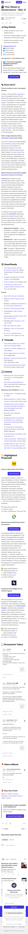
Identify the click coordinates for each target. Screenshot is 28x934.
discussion (4, 100)
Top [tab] (3, 859)
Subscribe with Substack (15, 913)
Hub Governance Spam (17, 308)
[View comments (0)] (6, 23)
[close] (23, 883)
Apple (3, 798)
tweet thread (17, 152)
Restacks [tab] (11, 839)
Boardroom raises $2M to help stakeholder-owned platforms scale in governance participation (9, 865)
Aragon (10, 141)
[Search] (25, 859)
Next (23, 829)
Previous (6, 829)
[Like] (2, 23)
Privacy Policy (19, 919)
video (21, 390)
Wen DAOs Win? (9, 413)
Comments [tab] (5, 839)
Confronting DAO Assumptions (13, 434)
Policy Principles (9, 282)
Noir (6, 165)
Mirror (20, 796)
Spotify (8, 798)
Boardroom (11, 872)
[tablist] (8, 839)
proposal (14, 144)
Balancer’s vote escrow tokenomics (15, 358)
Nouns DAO (8, 146)
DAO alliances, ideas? (14, 325)
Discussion (4, 128)
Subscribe (19, 2)
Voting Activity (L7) (9, 46)
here (5, 274)
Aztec (3, 141)
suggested (20, 94)
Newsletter (13, 796)
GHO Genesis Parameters (16, 296)
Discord (15, 794)
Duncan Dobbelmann (10, 17)
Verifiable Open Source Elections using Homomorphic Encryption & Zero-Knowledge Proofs (14, 406)
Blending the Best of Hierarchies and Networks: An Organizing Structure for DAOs (14, 420)
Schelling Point (8, 393)
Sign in (24, 2)
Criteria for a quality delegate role (14, 348)
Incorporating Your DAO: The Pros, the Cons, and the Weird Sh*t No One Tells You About (14, 446)
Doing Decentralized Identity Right (14, 365)
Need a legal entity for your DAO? (14, 353)
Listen (24, 18)
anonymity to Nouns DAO (9, 138)
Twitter (10, 794)
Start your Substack (10, 927)
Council (3, 178)
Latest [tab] (7, 859)
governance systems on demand (12, 175)
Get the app (22, 927)
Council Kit (12, 214)
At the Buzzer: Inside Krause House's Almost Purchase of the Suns (14, 287)
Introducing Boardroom (8, 878)
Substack (6, 930)
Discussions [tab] (13, 859)
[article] (14, 869)
